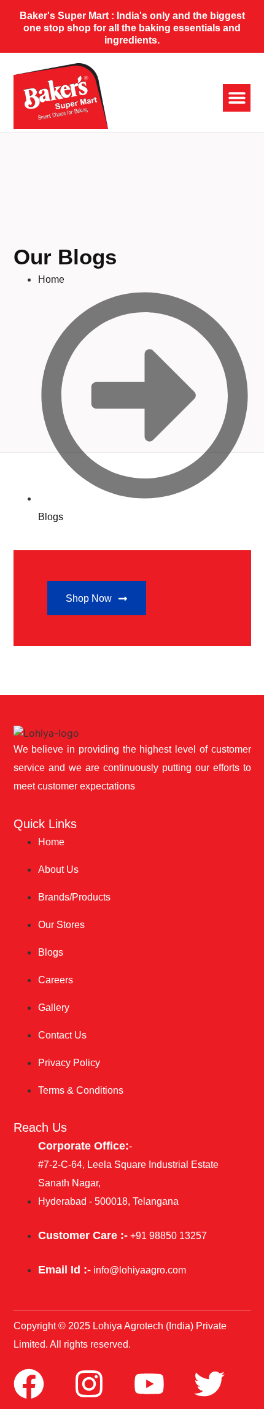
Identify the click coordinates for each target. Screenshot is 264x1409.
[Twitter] (209, 1384)
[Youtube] (149, 1384)
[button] (236, 98)
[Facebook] (29, 1384)
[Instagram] (89, 1384)
